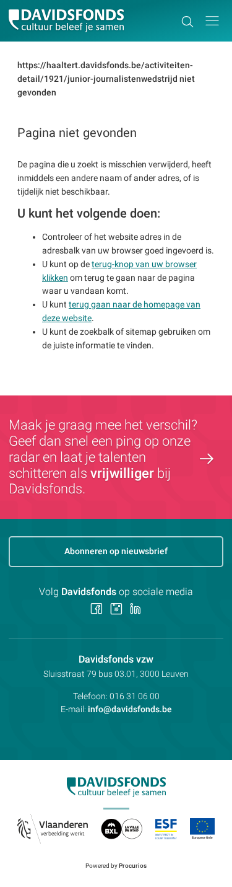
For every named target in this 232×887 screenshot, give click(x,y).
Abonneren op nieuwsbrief (116, 551)
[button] (212, 21)
